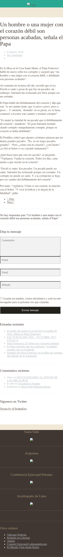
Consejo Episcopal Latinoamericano (27, 544)
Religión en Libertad (18, 537)
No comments (14, 55)
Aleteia (11, 540)
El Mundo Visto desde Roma (23, 547)
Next (10, 202)
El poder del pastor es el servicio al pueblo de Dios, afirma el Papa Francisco (32, 332)
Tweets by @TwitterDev (13, 408)
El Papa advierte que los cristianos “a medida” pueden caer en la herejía (32, 348)
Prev (10, 199)
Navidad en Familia (29, 383)
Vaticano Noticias (16, 534)
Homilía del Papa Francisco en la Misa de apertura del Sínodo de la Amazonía (34, 354)
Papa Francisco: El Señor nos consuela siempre (33, 343)
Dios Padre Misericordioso (36, 386)
